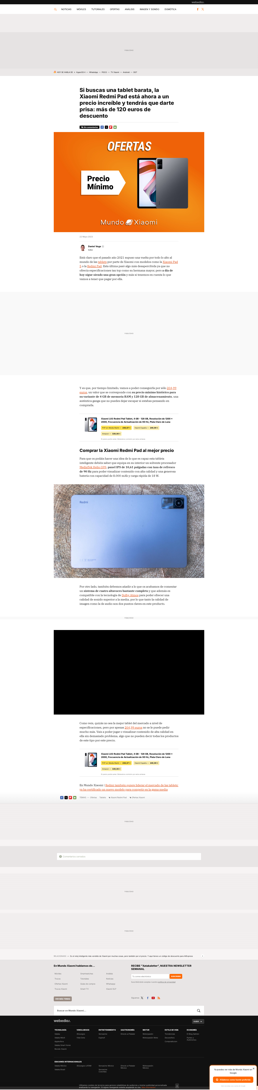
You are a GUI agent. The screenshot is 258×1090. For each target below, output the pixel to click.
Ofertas (114, 9)
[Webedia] (198, 2)
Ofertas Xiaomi (138, 797)
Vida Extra (81, 1038)
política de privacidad (166, 982)
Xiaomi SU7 (111, 989)
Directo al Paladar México (128, 1067)
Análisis (129, 9)
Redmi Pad (94, 266)
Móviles (81, 9)
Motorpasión (148, 1034)
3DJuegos (81, 1034)
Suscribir (176, 976)
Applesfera (59, 1041)
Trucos (57, 979)
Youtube (153, 997)
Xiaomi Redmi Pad (119, 797)
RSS (159, 997)
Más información (148, 1087)
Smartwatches (86, 973)
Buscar (198, 1010)
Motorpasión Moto (150, 1038)
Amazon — (111, 434)
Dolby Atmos (130, 595)
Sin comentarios (91, 127)
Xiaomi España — (146, 428)
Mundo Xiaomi (61, 1049)
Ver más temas (62, 999)
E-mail (115, 127)
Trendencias (170, 1034)
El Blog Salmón (193, 1034)
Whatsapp (110, 984)
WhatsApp (93, 72)
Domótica (170, 9)
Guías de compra (87, 984)
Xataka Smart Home (63, 1045)
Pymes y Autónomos (191, 1039)
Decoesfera (169, 1038)
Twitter (202, 9)
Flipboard (110, 127)
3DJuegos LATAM (84, 1066)
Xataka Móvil (60, 1038)
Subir (196, 1021)
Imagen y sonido (149, 9)
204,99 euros (133, 727)
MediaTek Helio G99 (93, 467)
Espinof (102, 1038)
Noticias (66, 9)
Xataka (57, 1034)
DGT (135, 72)
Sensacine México (106, 1066)
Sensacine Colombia (103, 1070)
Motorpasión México (148, 1067)
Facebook (197, 9)
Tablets (102, 797)
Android (126, 72)
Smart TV (84, 989)
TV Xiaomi (115, 72)
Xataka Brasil (60, 1069)
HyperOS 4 (80, 72)
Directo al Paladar (128, 1034)
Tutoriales (98, 9)
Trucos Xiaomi (61, 989)
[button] (95, 246)
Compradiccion (171, 1041)
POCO (104, 72)
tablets (102, 262)
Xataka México (61, 1066)
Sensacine (103, 1034)
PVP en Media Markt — (116, 428)
